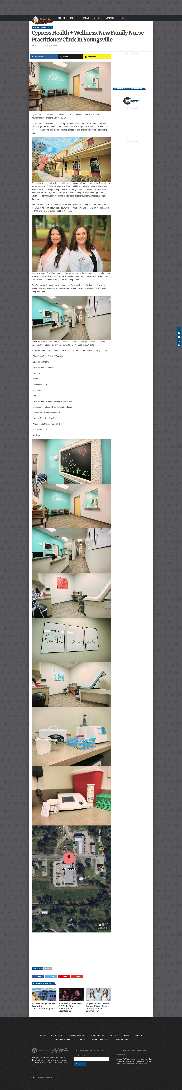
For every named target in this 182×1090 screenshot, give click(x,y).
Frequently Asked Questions (100, 1039)
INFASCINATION (122, 1055)
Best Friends (114, 1035)
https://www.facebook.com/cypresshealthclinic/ (80, 342)
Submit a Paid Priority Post (64, 1039)
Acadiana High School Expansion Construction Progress (43, 1006)
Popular (85, 18)
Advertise (110, 18)
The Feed (61, 18)
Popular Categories (97, 1035)
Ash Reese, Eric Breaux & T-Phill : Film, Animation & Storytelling (71, 1007)
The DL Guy (39, 46)
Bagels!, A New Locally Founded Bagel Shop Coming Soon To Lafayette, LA (97, 1007)
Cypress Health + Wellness (43, 115)
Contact (122, 18)
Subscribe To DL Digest (77, 1035)
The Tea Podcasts (57, 1035)
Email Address (80, 1055)
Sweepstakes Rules (122, 1039)
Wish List (97, 18)
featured (48, 968)
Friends (73, 18)
